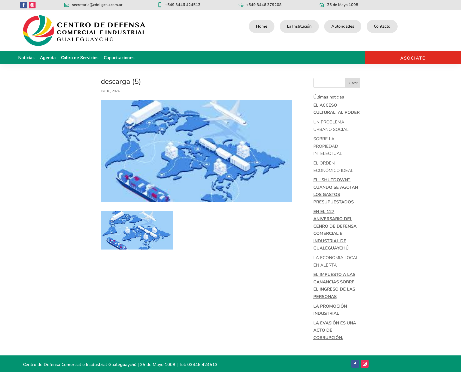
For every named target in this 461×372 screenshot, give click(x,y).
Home (261, 26)
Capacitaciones (119, 58)
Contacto (382, 26)
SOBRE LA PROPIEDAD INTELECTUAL (327, 146)
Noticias (26, 58)
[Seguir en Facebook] (23, 5)
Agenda (48, 58)
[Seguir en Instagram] (32, 5)
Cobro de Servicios (79, 58)
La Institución (299, 26)
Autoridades (342, 26)
